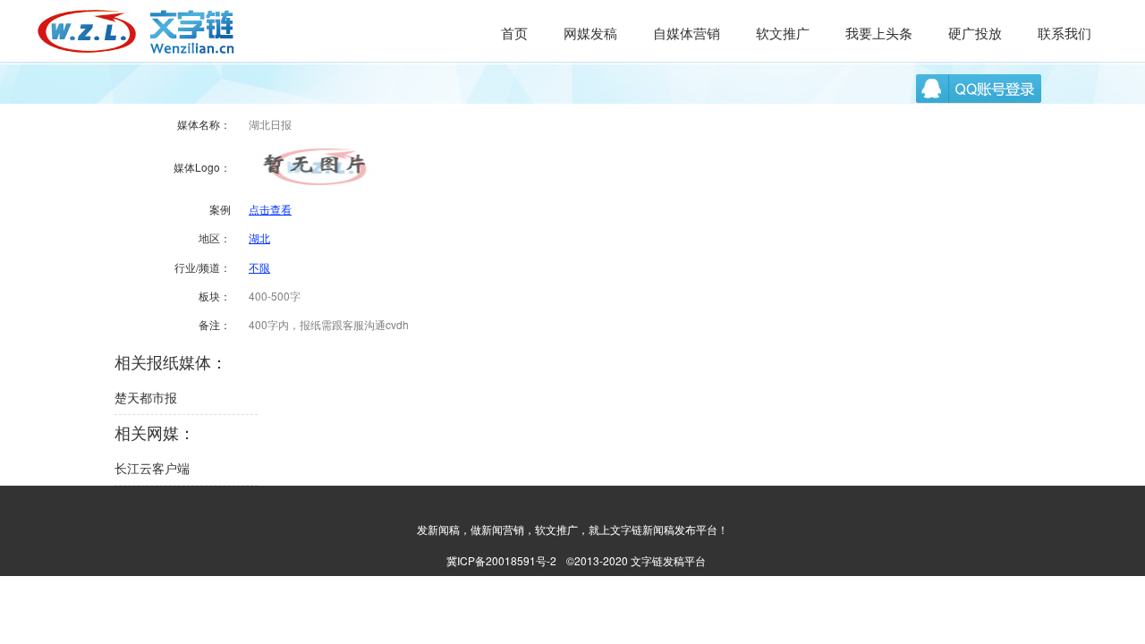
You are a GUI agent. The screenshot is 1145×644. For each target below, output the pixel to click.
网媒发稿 (590, 32)
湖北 (259, 237)
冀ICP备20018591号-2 (501, 560)
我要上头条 (878, 32)
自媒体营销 (686, 32)
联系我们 (1064, 32)
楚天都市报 (145, 397)
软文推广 (783, 32)
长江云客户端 (152, 468)
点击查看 (270, 208)
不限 (259, 267)
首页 (514, 32)
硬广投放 (975, 32)
